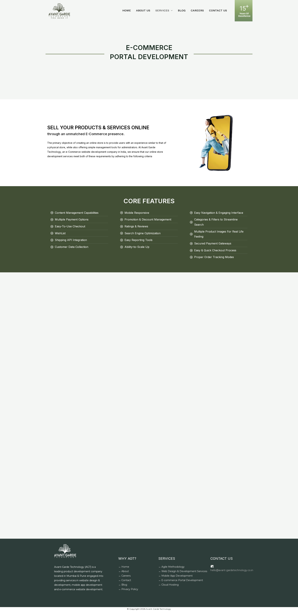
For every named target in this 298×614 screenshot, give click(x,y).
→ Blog (122, 584)
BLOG (182, 10)
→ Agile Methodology (171, 566)
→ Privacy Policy (128, 589)
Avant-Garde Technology (158, 609)
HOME (126, 10)
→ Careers (124, 575)
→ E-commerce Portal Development (180, 580)
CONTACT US (218, 10)
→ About (123, 571)
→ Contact (124, 580)
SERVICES (162, 10)
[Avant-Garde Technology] (59, 10)
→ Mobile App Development (175, 575)
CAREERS (197, 10)
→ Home (123, 566)
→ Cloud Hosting (168, 584)
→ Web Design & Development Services (182, 571)
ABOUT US (143, 10)
